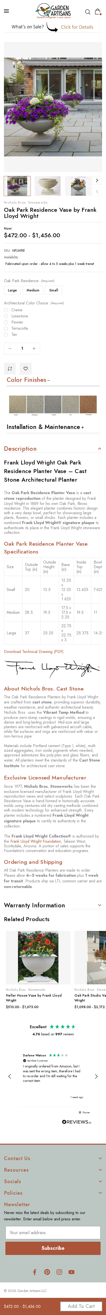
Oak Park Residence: (29, 281)
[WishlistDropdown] (26, 369)
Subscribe (53, 1248)
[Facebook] (35, 1272)
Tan (14, 335)
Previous (97, 191)
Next (97, 180)
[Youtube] (72, 1272)
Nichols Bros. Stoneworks (26, 202)
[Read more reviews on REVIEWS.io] (76, 1122)
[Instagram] (59, 1272)
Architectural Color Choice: (34, 303)
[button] (53, 27)
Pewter (17, 322)
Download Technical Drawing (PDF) (34, 651)
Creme (16, 310)
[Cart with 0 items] (98, 11)
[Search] (88, 12)
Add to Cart (81, 1306)
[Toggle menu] (7, 11)
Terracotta (19, 328)
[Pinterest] (47, 1272)
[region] (53, 1076)
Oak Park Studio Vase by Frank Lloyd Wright (36, 998)
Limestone (19, 316)
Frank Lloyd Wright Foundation (35, 841)
